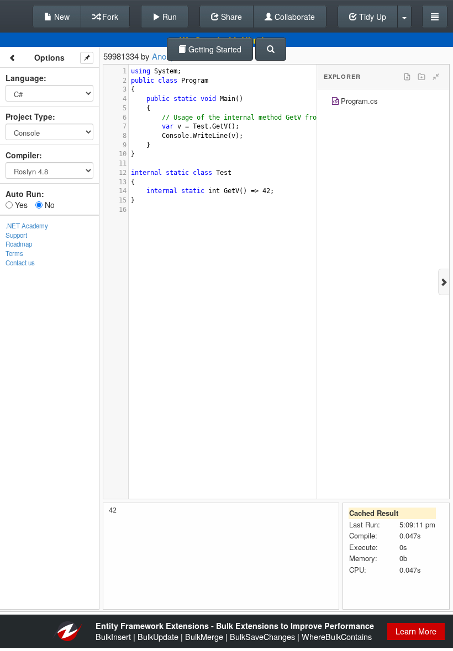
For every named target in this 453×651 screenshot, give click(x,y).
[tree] (383, 102)
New (61, 16)
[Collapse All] (436, 76)
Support (16, 235)
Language (25, 77)
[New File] (407, 76)
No (49, 204)
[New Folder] (421, 76)
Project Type (29, 116)
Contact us (20, 262)
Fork (109, 16)
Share (230, 16)
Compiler (22, 155)
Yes (20, 204)
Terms (14, 253)
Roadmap (19, 243)
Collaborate (293, 16)
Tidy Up (371, 16)
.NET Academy (27, 225)
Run (168, 16)
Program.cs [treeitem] (359, 100)
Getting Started (213, 49)
